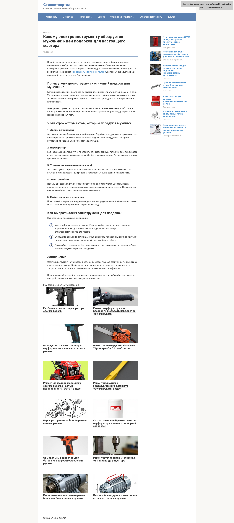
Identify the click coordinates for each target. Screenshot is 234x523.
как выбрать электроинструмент (89, 72)
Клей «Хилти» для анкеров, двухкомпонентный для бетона (175, 100)
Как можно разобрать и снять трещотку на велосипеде (175, 113)
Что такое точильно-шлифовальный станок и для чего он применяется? (176, 54)
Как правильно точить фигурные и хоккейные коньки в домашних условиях (174, 129)
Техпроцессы (85, 17)
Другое (171, 17)
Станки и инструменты (122, 17)
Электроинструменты (151, 17)
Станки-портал (56, 4)
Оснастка (68, 17)
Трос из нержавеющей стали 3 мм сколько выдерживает (174, 85)
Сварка (101, 17)
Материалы (52, 17)
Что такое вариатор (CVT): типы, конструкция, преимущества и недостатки (177, 41)
